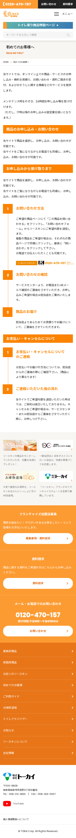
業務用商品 (10, 651)
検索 (68, 35)
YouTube (18, 803)
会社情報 (8, 753)
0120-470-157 (18, 4)
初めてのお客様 (12, 685)
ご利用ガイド (11, 696)
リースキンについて (15, 742)
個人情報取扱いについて (16, 819)
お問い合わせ (48, 4)
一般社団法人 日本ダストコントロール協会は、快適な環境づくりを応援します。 (56, 460)
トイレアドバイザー (15, 719)
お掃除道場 (10, 708)
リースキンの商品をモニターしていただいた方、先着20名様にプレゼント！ (19, 460)
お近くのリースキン (15, 674)
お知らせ (8, 730)
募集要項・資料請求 (38, 538)
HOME (6, 62)
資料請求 (68, 4)
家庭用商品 (10, 662)
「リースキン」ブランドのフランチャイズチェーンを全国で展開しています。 (55, 491)
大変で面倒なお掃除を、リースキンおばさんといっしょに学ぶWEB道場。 (19, 491)
